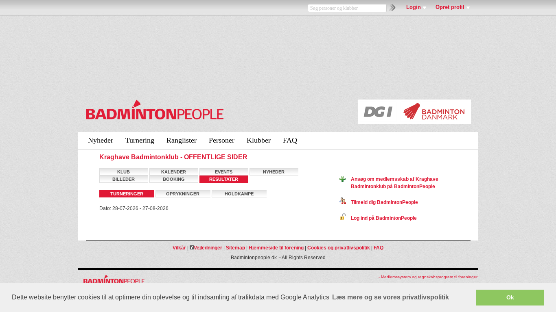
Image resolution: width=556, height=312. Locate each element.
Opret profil (450, 7)
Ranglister (181, 140)
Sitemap (235, 248)
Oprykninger (182, 193)
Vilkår (179, 248)
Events (223, 171)
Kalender (173, 171)
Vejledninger (208, 248)
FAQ (290, 140)
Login (413, 7)
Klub (123, 171)
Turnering (139, 140)
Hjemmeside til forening (276, 248)
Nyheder (100, 140)
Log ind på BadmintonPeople (381, 218)
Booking (174, 179)
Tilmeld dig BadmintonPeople (382, 202)
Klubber (259, 140)
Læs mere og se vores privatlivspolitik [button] (390, 297)
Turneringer (126, 193)
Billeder (123, 179)
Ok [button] (510, 297)
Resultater (223, 179)
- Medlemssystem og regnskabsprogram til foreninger (428, 277)
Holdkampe (239, 193)
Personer (221, 140)
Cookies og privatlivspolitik (338, 248)
